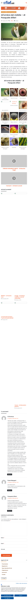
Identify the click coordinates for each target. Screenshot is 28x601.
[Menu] (1, 3)
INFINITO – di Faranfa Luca (6, 296)
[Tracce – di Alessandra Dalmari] (21, 353)
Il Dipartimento (5, 570)
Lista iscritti (4, 572)
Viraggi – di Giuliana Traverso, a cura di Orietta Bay (20, 297)
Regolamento (4, 566)
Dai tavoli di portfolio (11, 12)
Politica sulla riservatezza (21, 583)
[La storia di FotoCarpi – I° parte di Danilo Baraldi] (7, 308)
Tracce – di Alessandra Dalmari (20, 405)
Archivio (3, 12)
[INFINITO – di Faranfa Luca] (7, 243)
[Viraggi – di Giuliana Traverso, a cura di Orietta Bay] (21, 243)
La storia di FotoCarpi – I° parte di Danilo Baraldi (7, 317)
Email (2, 543)
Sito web (3, 549)
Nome (2, 537)
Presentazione (5, 563)
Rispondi (9, 474)
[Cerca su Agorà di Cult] (26, 3)
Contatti (3, 574)
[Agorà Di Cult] (14, 8)
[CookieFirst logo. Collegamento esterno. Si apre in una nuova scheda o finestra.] (1, 584)
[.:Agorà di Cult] (8, 2)
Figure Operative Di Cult (7, 568)
